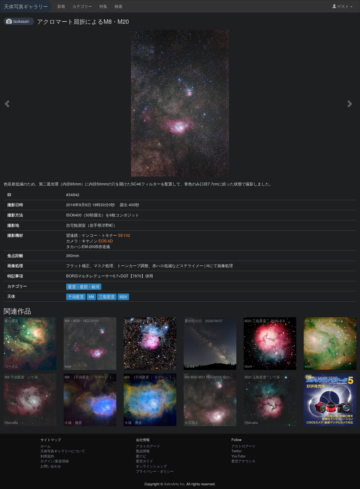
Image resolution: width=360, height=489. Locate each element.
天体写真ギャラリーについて (62, 450)
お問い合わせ (50, 465)
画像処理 (15, 265)
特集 (103, 6)
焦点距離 (15, 255)
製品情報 (143, 450)
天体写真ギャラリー (26, 6)
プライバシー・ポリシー (155, 471)
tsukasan (21, 21)
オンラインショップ (151, 465)
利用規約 (47, 455)
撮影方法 (15, 215)
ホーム (45, 445)
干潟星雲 (76, 296)
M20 (123, 296)
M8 (91, 296)
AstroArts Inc (174, 483)
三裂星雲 (107, 296)
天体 (11, 296)
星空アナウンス (243, 460)
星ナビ (141, 455)
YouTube (238, 455)
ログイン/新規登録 (54, 460)
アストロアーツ (148, 445)
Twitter (236, 450)
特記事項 (15, 276)
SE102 (124, 235)
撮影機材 (15, 235)
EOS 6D (105, 241)
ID (9, 194)
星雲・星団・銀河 (83, 286)
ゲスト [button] (343, 6)
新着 (61, 6)
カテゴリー (82, 6)
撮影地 (13, 225)
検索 (118, 6)
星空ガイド (144, 460)
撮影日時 (15, 204)
